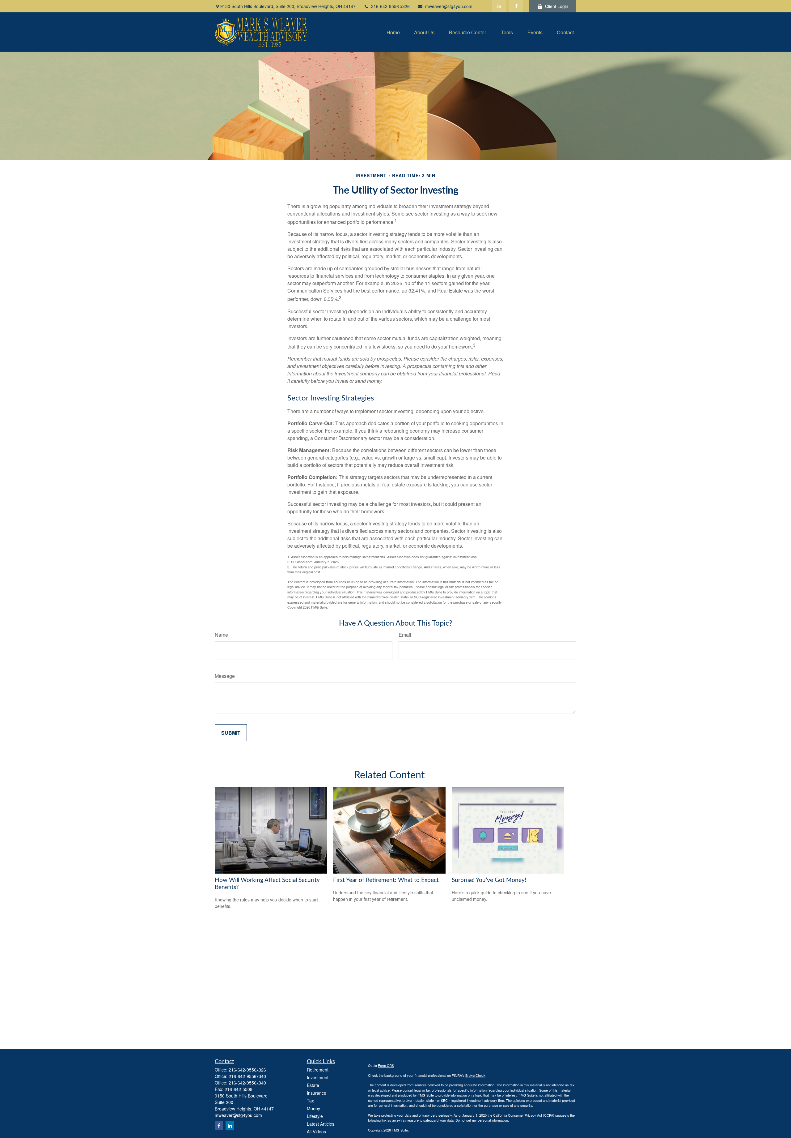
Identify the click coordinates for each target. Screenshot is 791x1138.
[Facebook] (516, 6)
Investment (317, 1077)
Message (225, 675)
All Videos (316, 1131)
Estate (313, 1085)
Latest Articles (320, 1124)
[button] (393, 32)
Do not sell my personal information (481, 1120)
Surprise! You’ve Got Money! (489, 880)
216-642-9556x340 (247, 1076)
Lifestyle (315, 1116)
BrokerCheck (475, 1075)
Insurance (316, 1093)
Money (313, 1108)
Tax (310, 1100)
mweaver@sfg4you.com (448, 6)
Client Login (556, 6)
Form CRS (386, 1065)
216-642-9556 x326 (390, 6)
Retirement (317, 1070)
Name (221, 634)
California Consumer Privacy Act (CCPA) (523, 1115)
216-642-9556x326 (247, 1070)
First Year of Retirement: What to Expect (386, 880)
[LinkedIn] (499, 6)
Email (405, 634)
